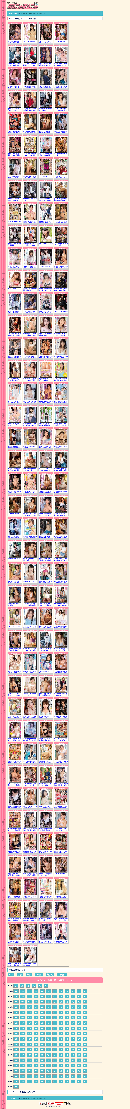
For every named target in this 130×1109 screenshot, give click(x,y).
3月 (34, 986)
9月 (36, 991)
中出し (39, 974)
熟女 (29, 974)
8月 (42, 991)
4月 (28, 986)
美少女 (50, 974)
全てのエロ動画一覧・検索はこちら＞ (55, 980)
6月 (16, 986)
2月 (40, 986)
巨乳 (11, 974)
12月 (16, 991)
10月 (29, 991)
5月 (22, 986)
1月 (46, 986)
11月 (22, 991)
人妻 (20, 974)
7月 (48, 991)
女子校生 (62, 974)
